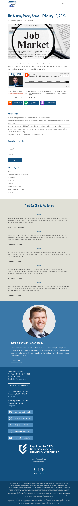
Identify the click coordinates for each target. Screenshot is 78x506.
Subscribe (14, 160)
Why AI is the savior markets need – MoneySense (25, 134)
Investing (11, 180)
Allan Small (13, 21)
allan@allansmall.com (15, 94)
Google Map (12, 396)
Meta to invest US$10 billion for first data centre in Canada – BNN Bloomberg (35, 126)
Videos (10, 192)
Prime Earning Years (15, 186)
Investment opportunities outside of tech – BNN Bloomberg (29, 118)
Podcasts (30, 21)
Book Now (16, 361)
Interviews (11, 177)
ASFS (9, 171)
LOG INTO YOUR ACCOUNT (19, 385)
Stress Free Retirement (16, 189)
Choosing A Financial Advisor (18, 174)
